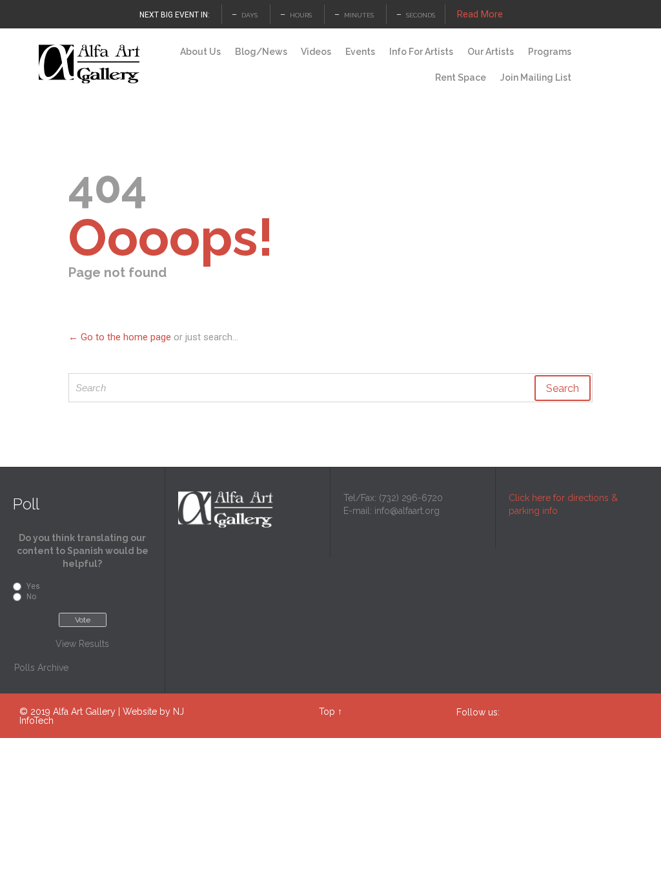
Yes (33, 586)
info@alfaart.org (407, 511)
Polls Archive (41, 667)
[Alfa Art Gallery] (90, 64)
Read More (480, 14)
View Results (82, 644)
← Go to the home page (119, 337)
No (31, 596)
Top (327, 711)
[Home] (161, 52)
